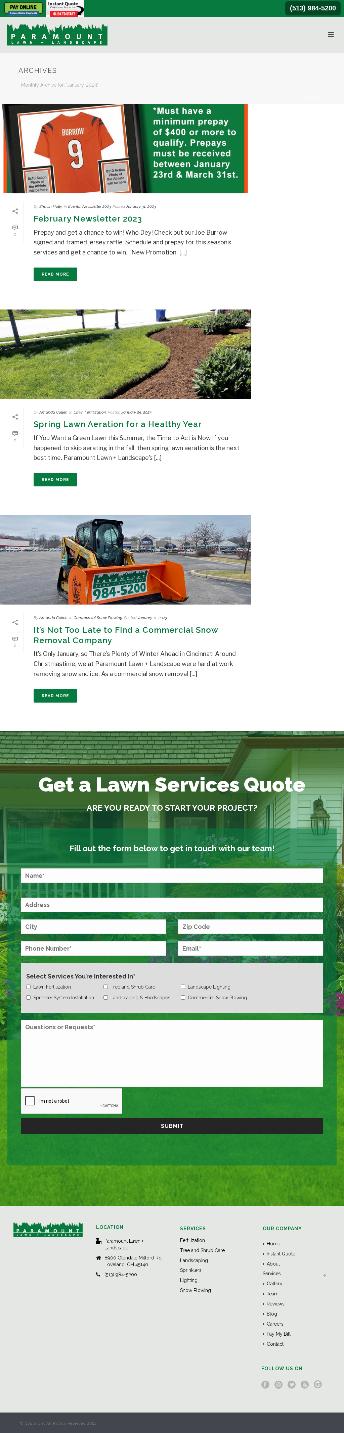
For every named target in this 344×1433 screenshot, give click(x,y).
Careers (275, 1324)
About (273, 1264)
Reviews (276, 1303)
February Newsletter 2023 (88, 219)
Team (272, 1293)
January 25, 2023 (136, 412)
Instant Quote (281, 1253)
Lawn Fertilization (90, 412)
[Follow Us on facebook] (265, 1385)
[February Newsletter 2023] (125, 148)
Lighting (189, 1280)
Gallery (275, 1283)
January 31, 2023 (141, 206)
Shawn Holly (50, 206)
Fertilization (192, 1240)
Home (310, 97)
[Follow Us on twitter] (292, 1385)
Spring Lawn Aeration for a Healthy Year (118, 424)
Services (272, 1273)
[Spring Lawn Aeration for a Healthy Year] (125, 354)
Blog (272, 1314)
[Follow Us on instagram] (278, 1385)
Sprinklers (191, 1270)
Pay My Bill (279, 1334)
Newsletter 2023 (96, 206)
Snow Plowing (195, 1290)
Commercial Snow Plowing (98, 617)
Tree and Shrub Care (202, 1250)
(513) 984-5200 (313, 8)
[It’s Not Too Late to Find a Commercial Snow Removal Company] (125, 559)
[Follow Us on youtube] (305, 1385)
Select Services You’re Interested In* (80, 976)
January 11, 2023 (152, 617)
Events (74, 206)
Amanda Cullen (53, 412)
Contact (275, 1344)
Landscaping (194, 1260)
